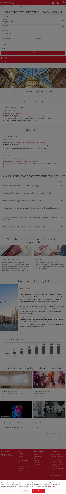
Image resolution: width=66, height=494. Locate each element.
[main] (33, 487)
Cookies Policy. (50, 486)
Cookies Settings (25, 491)
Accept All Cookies (38, 491)
